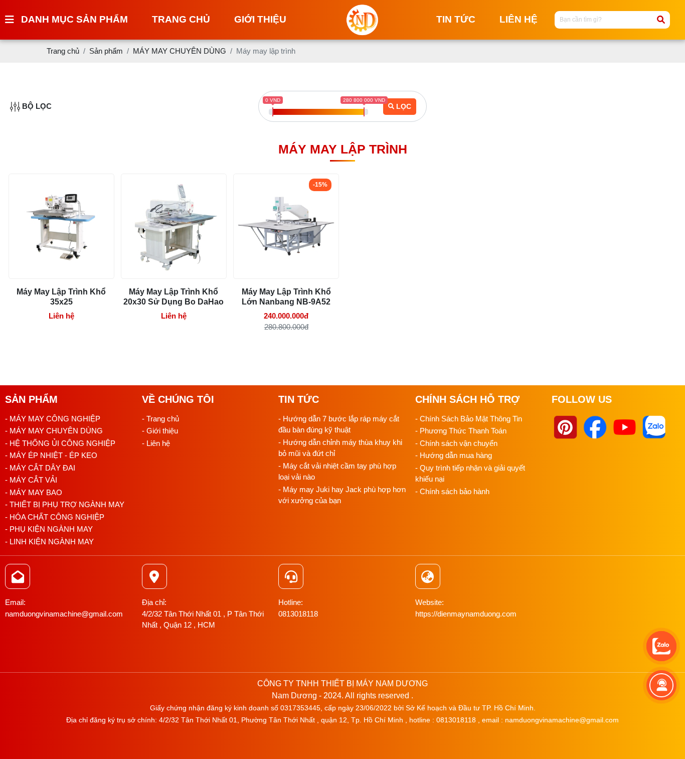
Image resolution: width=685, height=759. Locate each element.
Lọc (403, 106)
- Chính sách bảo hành (452, 491)
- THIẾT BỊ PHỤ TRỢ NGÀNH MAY (64, 504)
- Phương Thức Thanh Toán (460, 430)
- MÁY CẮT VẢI (31, 480)
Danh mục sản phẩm (74, 19)
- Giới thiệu (160, 430)
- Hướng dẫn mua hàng (453, 455)
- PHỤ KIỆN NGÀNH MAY (49, 529)
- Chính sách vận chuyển (456, 443)
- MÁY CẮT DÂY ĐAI (40, 468)
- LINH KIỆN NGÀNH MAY (49, 541)
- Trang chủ (160, 418)
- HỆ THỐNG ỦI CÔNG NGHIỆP (60, 443)
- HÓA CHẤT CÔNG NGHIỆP (54, 517)
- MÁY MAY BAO (33, 492)
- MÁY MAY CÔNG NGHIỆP (52, 418)
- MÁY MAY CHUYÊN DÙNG (54, 430)
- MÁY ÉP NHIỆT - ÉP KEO (51, 455)
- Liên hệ (156, 443)
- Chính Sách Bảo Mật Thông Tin (468, 418)
